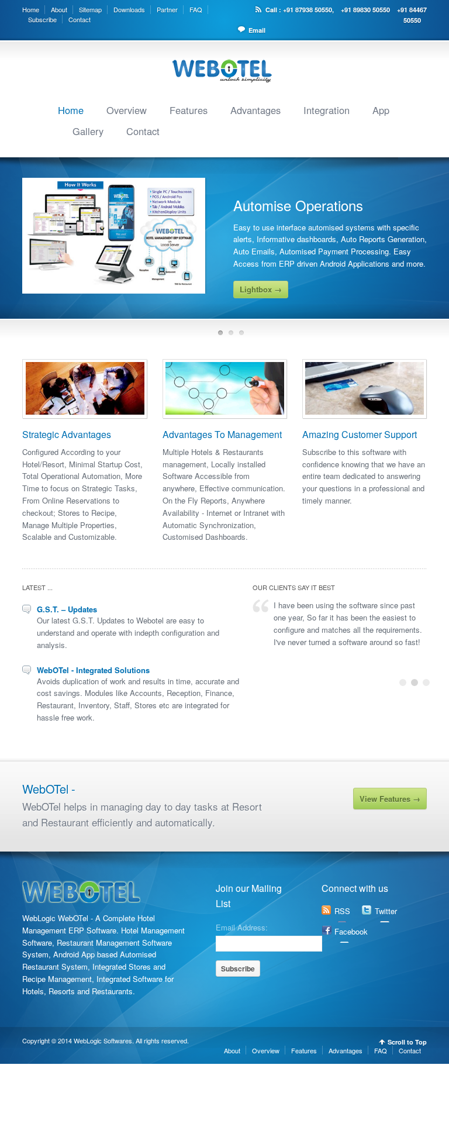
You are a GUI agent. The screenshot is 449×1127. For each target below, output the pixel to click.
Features (189, 110)
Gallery (87, 131)
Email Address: (242, 926)
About (59, 9)
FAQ (195, 9)
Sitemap (90, 9)
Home (30, 9)
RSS (342, 910)
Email (256, 30)
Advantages (255, 110)
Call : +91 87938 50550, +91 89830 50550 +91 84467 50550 (346, 15)
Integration (326, 110)
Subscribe (42, 19)
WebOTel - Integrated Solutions (93, 669)
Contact (79, 19)
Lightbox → (261, 289)
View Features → (390, 798)
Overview (126, 110)
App (380, 110)
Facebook (351, 931)
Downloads (129, 9)
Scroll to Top (407, 1042)
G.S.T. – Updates (67, 609)
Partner (167, 9)
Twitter (386, 910)
